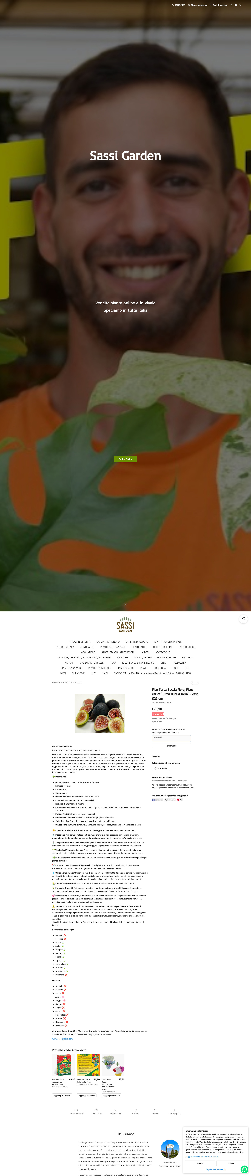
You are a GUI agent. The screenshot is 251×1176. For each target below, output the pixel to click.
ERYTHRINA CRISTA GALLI (168, 641)
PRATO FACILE (139, 647)
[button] (161, 768)
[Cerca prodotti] (243, 619)
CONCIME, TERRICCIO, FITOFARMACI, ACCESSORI (84, 657)
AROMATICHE (162, 652)
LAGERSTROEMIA (65, 647)
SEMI (187, 668)
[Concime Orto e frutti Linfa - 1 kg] (88, 1065)
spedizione (157, 721)
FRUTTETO (187, 657)
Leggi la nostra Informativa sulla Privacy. (202, 1157)
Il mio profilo (96, 1113)
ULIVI (93, 673)
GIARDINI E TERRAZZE (92, 662)
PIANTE (66, 682)
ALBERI (145, 652)
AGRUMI (69, 662)
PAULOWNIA (179, 662)
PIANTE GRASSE (125, 668)
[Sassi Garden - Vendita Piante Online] (125, 626)
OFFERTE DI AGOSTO (137, 641)
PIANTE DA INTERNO (99, 668)
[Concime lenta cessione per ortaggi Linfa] (63, 1065)
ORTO (164, 662)
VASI (105, 673)
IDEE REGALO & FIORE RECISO (138, 662)
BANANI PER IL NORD (108, 641)
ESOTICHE (122, 657)
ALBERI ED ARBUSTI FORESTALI (118, 652)
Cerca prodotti (76, 1113)
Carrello (155, 1113)
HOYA (113, 662)
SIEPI (63, 673)
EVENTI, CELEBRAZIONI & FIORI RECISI (155, 657)
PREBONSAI (160, 668)
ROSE (176, 668)
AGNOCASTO (87, 647)
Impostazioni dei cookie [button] (216, 1170)
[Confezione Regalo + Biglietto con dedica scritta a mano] (113, 1065)
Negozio (56, 682)
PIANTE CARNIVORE (71, 668)
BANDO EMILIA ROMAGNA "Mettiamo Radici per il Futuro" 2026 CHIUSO (152, 673)
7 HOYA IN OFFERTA (79, 641)
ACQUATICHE (88, 652)
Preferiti (135, 1113)
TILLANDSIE (78, 673)
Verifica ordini (116, 1113)
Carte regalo (174, 1113)
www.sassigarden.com (62, 1038)
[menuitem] (193, 683)
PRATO (144, 668)
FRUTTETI (77, 682)
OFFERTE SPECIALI (163, 647)
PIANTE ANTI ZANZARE (112, 647)
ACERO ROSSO (187, 647)
